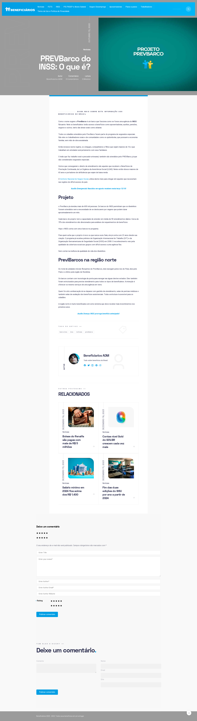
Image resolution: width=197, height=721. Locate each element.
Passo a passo (131, 7)
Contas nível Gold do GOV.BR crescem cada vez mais (113, 442)
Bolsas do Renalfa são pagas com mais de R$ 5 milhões (73, 442)
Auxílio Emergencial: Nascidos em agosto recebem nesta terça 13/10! (98, 188)
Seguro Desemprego (97, 7)
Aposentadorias (115, 7)
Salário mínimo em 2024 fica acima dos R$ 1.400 (73, 491)
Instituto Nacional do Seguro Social (74, 179)
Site (102, 679)
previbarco (89, 332)
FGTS (50, 7)
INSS (58, 7)
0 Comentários (72, 79)
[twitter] (88, 365)
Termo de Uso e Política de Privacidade (53, 11)
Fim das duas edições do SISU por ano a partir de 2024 (113, 493)
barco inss (63, 332)
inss (71, 332)
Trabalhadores (146, 7)
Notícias (41, 7)
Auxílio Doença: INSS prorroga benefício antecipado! (98, 314)
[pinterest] (96, 365)
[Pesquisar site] (188, 9)
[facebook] (85, 365)
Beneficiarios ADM (54, 79)
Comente (40, 661)
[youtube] (92, 365)
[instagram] (100, 365)
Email (103, 670)
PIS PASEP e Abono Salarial (75, 7)
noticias (79, 332)
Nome (103, 661)
